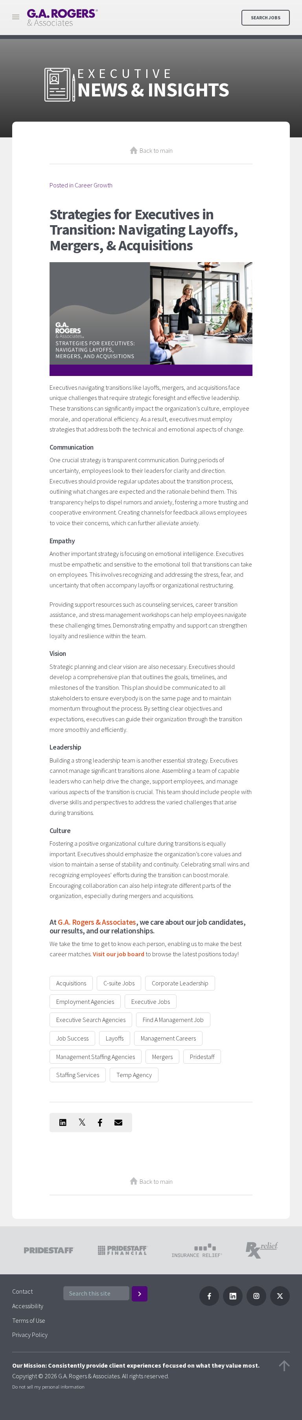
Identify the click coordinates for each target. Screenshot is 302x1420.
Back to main (156, 150)
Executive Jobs (150, 1001)
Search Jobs (265, 17)
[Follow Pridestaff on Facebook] (209, 1303)
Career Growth (93, 185)
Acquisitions (71, 983)
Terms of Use (28, 1320)
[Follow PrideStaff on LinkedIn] (233, 1303)
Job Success (72, 1038)
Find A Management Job (173, 1020)
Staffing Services (77, 1075)
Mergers (162, 1057)
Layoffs (114, 1038)
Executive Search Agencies (90, 1020)
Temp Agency (134, 1075)
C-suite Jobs (118, 983)
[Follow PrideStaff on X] (280, 1303)
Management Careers (168, 1038)
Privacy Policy (30, 1335)
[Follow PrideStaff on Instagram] (256, 1303)
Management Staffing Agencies (95, 1057)
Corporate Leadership (180, 983)
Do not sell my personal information (48, 1386)
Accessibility (27, 1306)
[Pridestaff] (62, 17)
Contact (22, 1291)
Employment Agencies (85, 1001)
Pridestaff (202, 1057)
